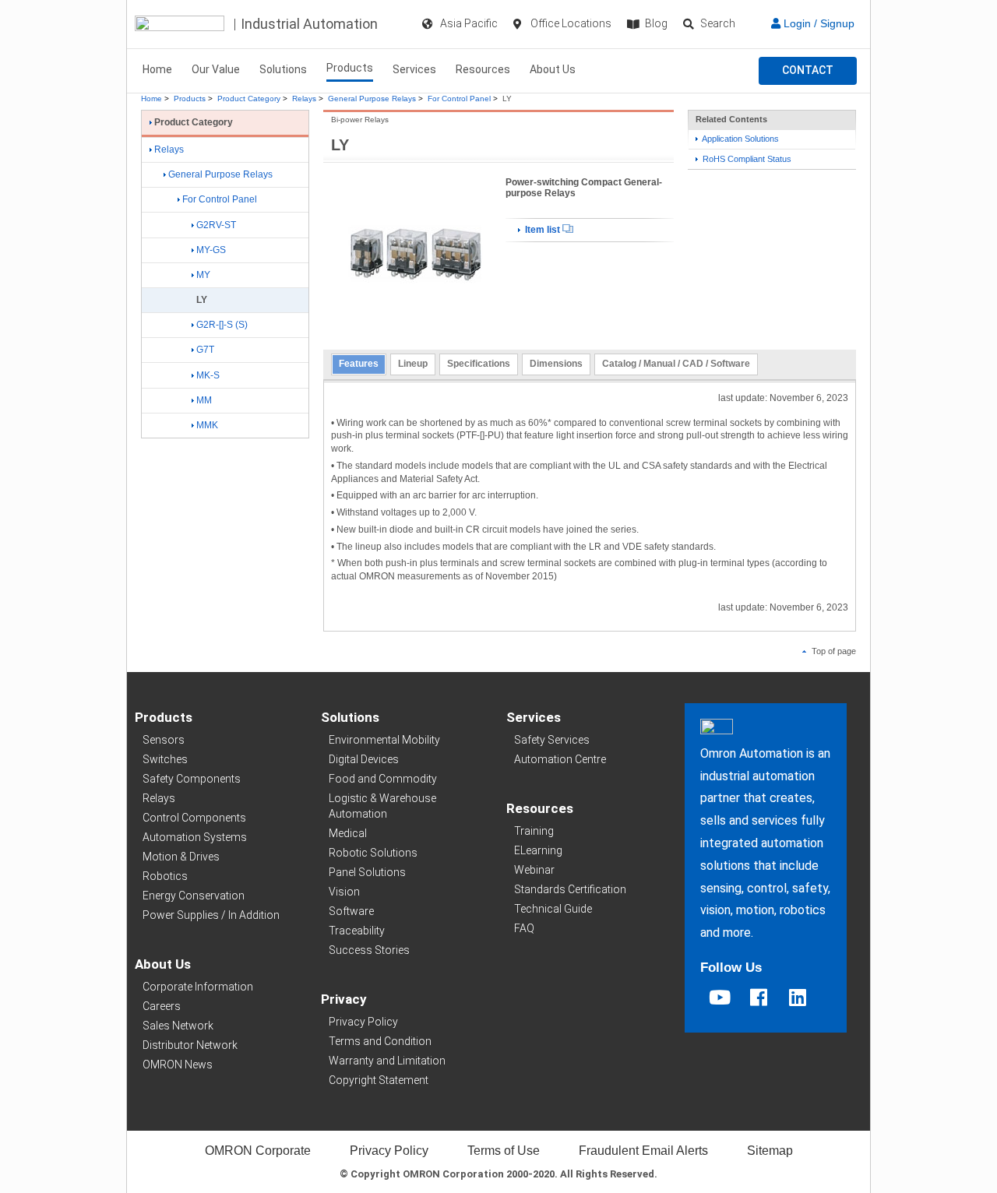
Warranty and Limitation (387, 1060)
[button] (808, 71)
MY (203, 274)
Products (349, 68)
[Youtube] (719, 997)
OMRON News (178, 1064)
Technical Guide (553, 909)
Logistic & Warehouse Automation (382, 806)
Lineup (413, 363)
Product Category (248, 98)
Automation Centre (560, 759)
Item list (542, 229)
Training (534, 831)
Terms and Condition (380, 1041)
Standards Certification (570, 889)
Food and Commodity (383, 778)
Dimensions (556, 363)
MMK (207, 425)
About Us (553, 69)
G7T (205, 349)
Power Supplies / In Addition (211, 915)
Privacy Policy (363, 1021)
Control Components (194, 817)
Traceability (357, 930)
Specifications (478, 363)
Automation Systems (195, 837)
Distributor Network (190, 1045)
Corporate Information (198, 986)
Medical (348, 833)
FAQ (524, 928)
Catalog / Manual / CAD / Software (676, 363)
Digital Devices (364, 759)
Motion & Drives (181, 856)
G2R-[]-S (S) (222, 324)
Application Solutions (739, 138)
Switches (165, 759)
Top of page (832, 651)
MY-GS (211, 250)
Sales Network (178, 1025)
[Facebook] (758, 997)
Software (351, 911)
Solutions (283, 69)
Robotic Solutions (373, 852)
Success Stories (369, 950)
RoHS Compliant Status (745, 159)
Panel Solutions (367, 872)
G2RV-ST (216, 225)
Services (414, 69)
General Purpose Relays (372, 98)
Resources (483, 69)
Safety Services (552, 740)
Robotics (165, 876)
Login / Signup (817, 23)
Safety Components (192, 778)
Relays (304, 98)
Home (157, 69)
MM (204, 400)
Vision (344, 891)
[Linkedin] (797, 997)
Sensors (164, 740)
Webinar (534, 870)
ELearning (538, 850)
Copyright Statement (378, 1080)
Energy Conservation (194, 895)
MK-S (208, 375)
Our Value (216, 69)
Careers (162, 1006)
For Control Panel (459, 98)
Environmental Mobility (384, 740)
